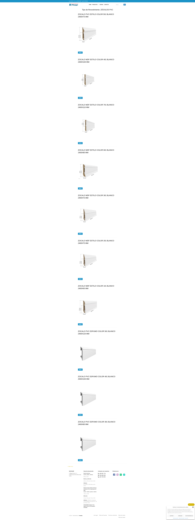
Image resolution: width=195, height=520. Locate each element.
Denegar (180, 515)
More (80, 52)
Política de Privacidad (181, 518)
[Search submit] (124, 4)
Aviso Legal (186, 518)
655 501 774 (191, 504)
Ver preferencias (189, 515)
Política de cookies (175, 518)
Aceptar (171, 515)
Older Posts (70, 466)
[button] (192, 507)
